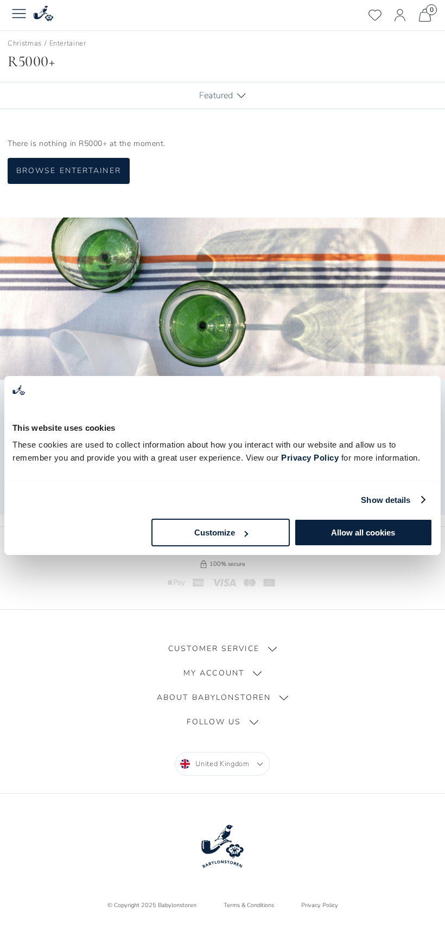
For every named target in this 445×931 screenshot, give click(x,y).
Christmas (25, 43)
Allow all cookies (363, 532)
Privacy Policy (310, 457)
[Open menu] (19, 15)
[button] (222, 649)
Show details (385, 500)
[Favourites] (375, 15)
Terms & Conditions (249, 905)
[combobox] (222, 764)
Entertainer (67, 43)
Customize (214, 532)
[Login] (400, 15)
